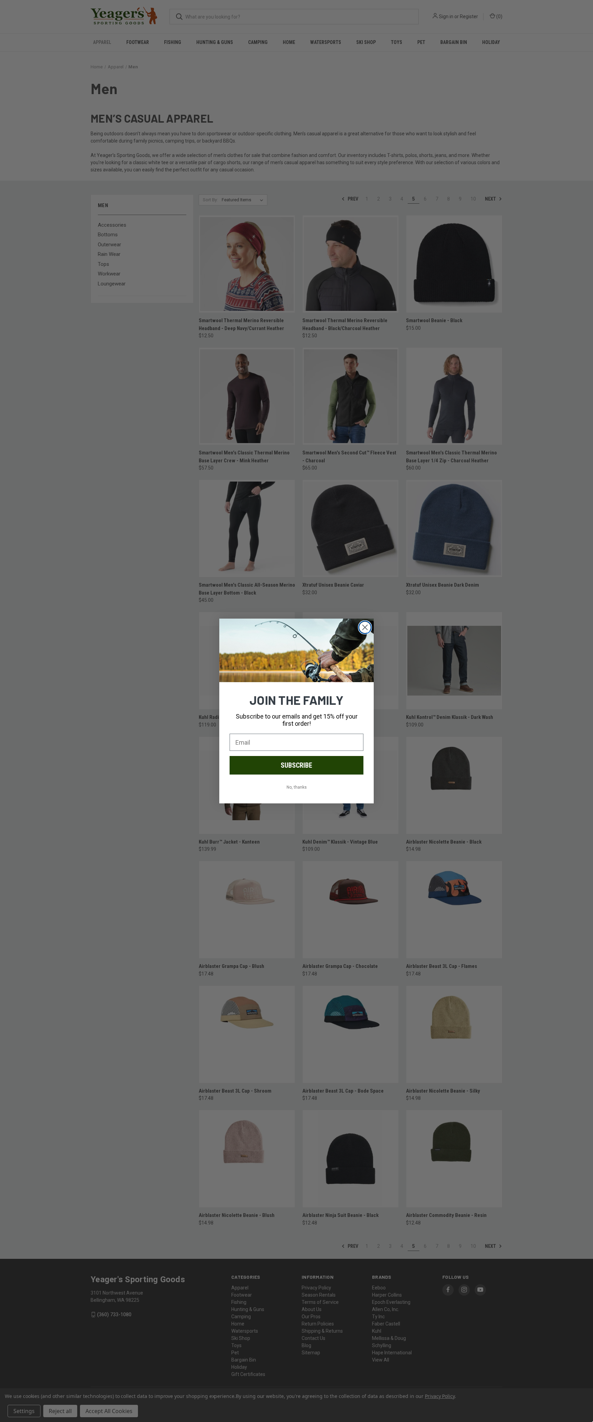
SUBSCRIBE (296, 765)
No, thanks (297, 787)
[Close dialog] (365, 627)
